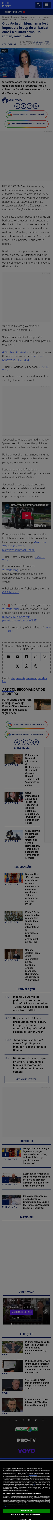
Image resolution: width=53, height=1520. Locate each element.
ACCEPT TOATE (26, 1511)
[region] (26, 1490)
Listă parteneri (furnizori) (9, 1506)
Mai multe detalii (33, 1475)
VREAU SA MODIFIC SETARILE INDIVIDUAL (26, 1515)
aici (34, 1484)
